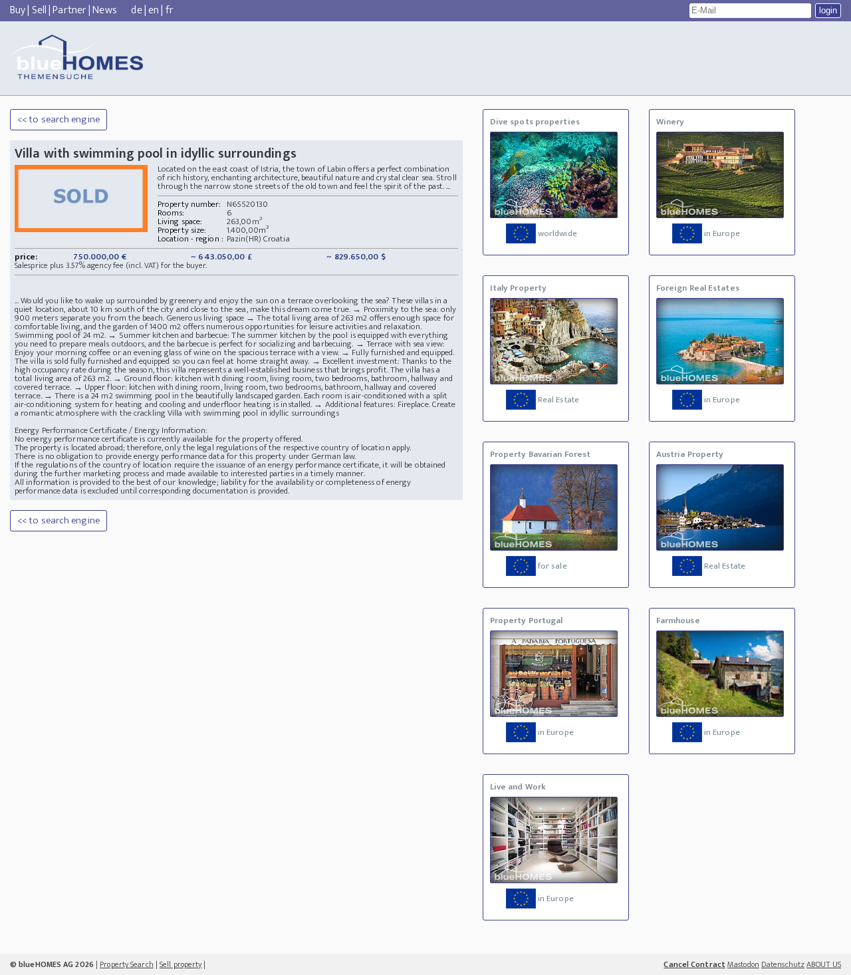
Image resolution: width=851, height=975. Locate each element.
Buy (17, 10)
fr (170, 10)
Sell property (180, 964)
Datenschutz (782, 964)
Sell (39, 10)
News (104, 10)
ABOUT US (823, 964)
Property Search (127, 964)
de (136, 10)
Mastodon (743, 964)
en (153, 10)
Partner (69, 10)
